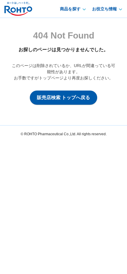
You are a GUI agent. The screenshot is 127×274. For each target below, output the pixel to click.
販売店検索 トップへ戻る (63, 97)
